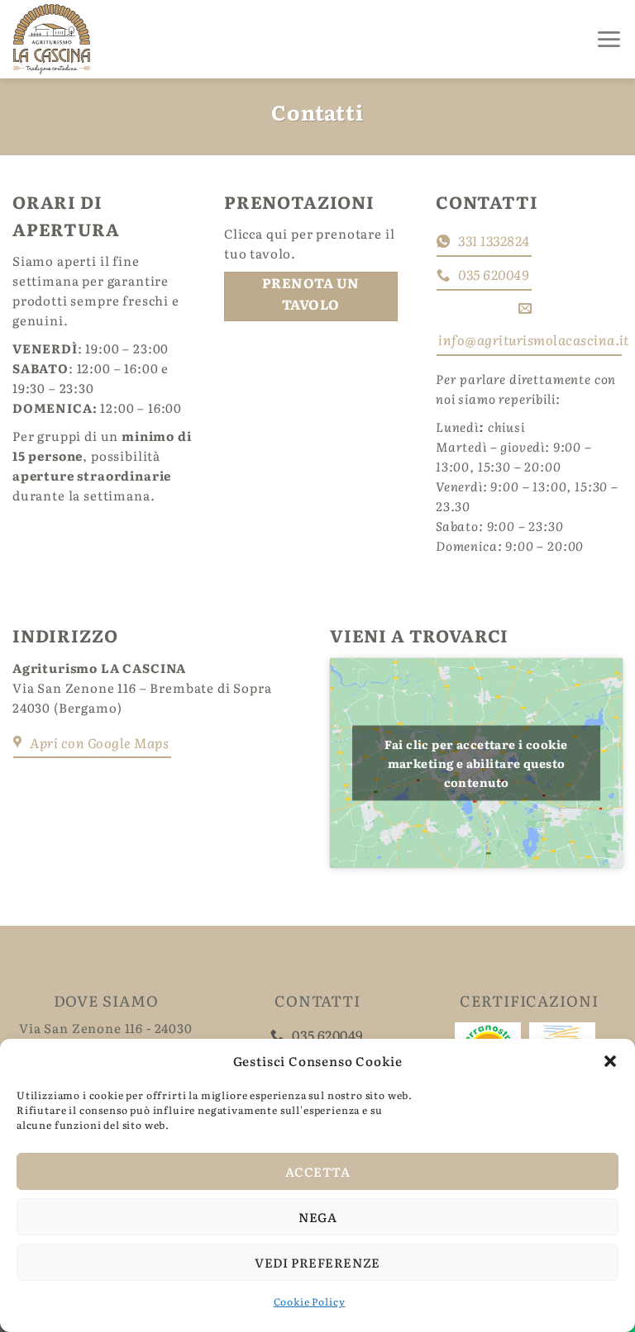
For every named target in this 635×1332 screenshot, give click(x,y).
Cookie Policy (310, 1301)
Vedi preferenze (317, 1262)
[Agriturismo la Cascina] (99, 39)
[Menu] (609, 39)
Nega (317, 1216)
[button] (610, 1061)
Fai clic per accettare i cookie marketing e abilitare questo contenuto (475, 763)
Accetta (317, 1171)
